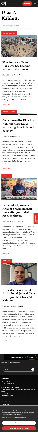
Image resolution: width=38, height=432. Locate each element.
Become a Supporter (17, 357)
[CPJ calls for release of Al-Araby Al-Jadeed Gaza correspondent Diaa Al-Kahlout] (19, 274)
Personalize (19, 423)
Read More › (6, 104)
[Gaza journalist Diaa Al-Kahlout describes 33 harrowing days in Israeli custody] (19, 114)
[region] (19, 418)
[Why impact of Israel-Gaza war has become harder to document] (19, 46)
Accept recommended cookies (18, 428)
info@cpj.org (5, 404)
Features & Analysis (9, 33)
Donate (31, 357)
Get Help (27, 4)
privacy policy (11, 418)
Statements (6, 176)
